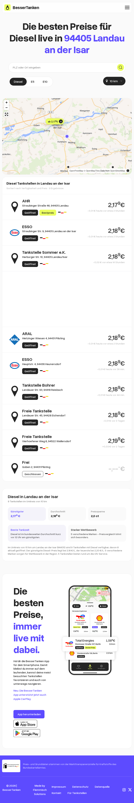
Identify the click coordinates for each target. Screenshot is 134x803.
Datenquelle (102, 786)
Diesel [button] (18, 81)
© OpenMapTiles (92, 170)
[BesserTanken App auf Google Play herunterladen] (26, 733)
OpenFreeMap (76, 170)
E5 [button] (32, 81)
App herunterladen (29, 714)
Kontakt (56, 793)
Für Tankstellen (77, 793)
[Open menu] (127, 7)
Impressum (59, 786)
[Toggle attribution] (128, 171)
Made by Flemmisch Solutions (40, 790)
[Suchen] (120, 67)
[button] (67, 136)
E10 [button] (45, 81)
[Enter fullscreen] (6, 114)
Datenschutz (80, 786)
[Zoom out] (6, 107)
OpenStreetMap (117, 170)
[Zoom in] (6, 102)
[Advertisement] (67, 288)
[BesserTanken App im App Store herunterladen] (25, 724)
